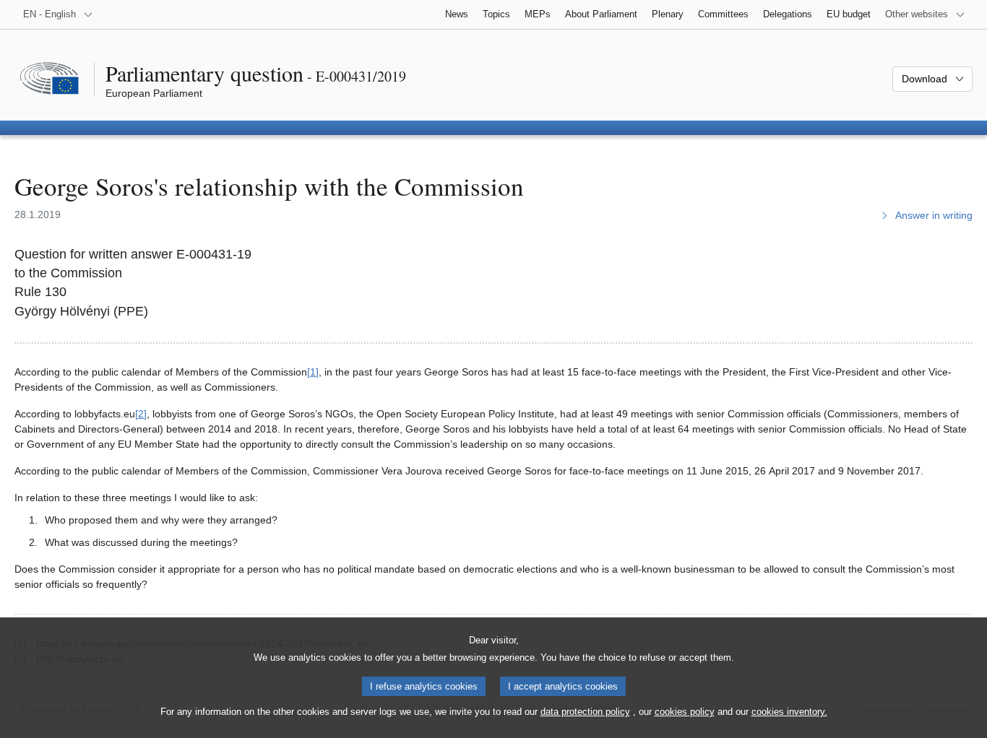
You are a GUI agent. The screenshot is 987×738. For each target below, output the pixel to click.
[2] (141, 414)
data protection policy (585, 711)
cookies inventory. (789, 711)
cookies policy (685, 711)
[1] (313, 372)
